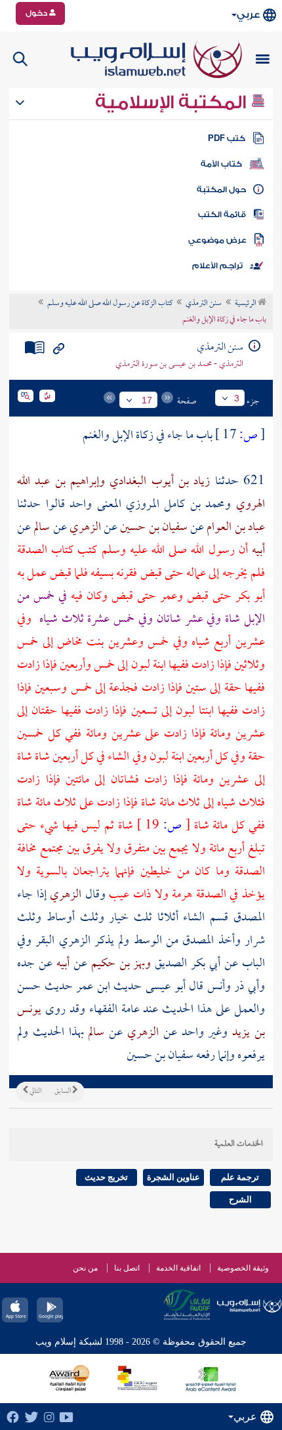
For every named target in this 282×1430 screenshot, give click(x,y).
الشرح (240, 1199)
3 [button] (236, 398)
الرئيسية (246, 303)
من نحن (85, 1268)
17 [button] (147, 400)
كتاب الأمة (221, 164)
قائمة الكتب (222, 214)
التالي (34, 1091)
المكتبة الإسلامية (173, 102)
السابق (63, 1091)
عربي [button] (248, 14)
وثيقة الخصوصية (243, 1268)
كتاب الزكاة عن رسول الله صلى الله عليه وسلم (109, 303)
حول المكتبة (221, 189)
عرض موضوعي (217, 240)
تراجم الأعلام (217, 265)
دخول (37, 13)
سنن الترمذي (204, 303)
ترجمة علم (240, 1177)
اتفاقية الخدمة (178, 1268)
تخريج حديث (106, 1177)
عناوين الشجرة (173, 1177)
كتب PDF (226, 138)
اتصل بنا (127, 1268)
